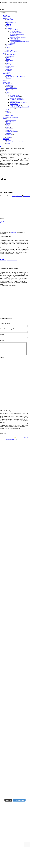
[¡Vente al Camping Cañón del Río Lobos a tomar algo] (15, 771)
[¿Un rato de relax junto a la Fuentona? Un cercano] (15, 717)
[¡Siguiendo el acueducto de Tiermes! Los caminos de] (15, 592)
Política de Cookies (12, 260)
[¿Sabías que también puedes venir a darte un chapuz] (15, 682)
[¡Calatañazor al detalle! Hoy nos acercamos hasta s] (15, 468)
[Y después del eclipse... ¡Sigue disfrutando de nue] (15, 610)
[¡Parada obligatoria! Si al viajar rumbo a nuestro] (15, 664)
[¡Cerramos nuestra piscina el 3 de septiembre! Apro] (15, 521)
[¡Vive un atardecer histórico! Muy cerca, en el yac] (15, 735)
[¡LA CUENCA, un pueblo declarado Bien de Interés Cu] (15, 450)
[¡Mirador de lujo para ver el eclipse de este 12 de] (15, 646)
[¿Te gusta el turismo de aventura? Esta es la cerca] (15, 486)
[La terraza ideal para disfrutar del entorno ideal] (15, 539)
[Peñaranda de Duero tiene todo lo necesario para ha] (15, 503)
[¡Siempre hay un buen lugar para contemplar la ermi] (15, 628)
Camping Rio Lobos (17, 196)
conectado (13, 232)
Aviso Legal (3, 260)
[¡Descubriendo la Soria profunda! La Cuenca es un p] (15, 753)
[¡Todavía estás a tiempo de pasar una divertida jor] (15, 699)
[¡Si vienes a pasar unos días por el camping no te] (15, 788)
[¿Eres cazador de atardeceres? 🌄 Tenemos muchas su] (15, 575)
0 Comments (26, 196)
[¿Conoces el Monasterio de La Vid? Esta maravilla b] (15, 557)
